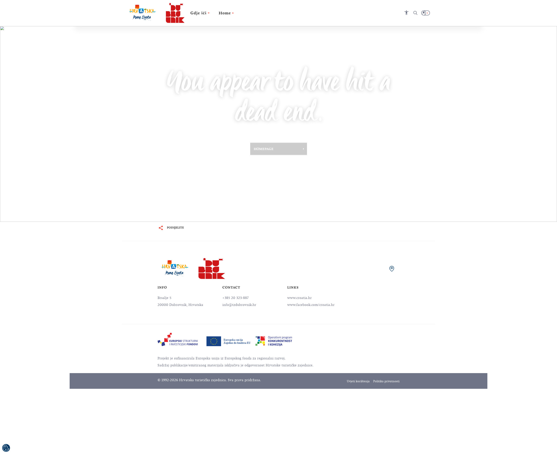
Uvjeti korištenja (358, 381)
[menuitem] (178, 339)
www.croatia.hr (299, 298)
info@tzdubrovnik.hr (239, 305)
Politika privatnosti (386, 381)
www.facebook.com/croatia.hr (311, 305)
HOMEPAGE (263, 149)
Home (225, 13)
